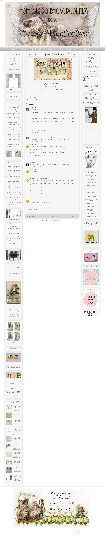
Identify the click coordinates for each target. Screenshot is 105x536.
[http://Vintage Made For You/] (91, 244)
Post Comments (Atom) (56, 220)
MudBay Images (91, 203)
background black (12, 122)
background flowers (12, 127)
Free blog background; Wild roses (16, 422)
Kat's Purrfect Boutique (37, 178)
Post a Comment (32, 209)
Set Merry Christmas (14, 231)
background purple (12, 139)
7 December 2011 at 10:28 (37, 159)
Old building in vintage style (14, 270)
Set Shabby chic (13, 243)
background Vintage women (13, 113)
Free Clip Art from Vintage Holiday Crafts (91, 192)
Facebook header (12, 383)
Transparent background (13, 69)
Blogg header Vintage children (14, 163)
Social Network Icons (12, 367)
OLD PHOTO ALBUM (91, 216)
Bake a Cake (13, 265)
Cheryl (31, 107)
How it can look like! (85, 49)
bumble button (91, 185)
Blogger (80, 533)
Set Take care (14, 276)
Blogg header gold (12, 185)
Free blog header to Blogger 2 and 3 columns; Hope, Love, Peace (16, 431)
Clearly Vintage (91, 196)
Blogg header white (12, 202)
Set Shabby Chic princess (13, 241)
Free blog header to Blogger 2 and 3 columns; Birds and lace (17, 455)
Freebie (12, 348)
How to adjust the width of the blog (14, 64)
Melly (31, 162)
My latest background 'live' (68, 49)
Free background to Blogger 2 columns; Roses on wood (17, 470)
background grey (12, 134)
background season (12, 141)
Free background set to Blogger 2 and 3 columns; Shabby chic (17, 408)
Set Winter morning (13, 245)
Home (8, 49)
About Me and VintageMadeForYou (21, 49)
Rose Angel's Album (91, 188)
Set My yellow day (13, 236)
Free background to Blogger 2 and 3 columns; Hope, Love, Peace (16, 479)
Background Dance (14, 96)
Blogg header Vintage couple (14, 167)
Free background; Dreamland (16, 461)
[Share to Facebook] (34, 97)
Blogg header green (12, 187)
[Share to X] (33, 97)
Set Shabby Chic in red (13, 238)
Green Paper (91, 206)
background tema (12, 144)
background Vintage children (13, 106)
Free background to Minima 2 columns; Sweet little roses (17, 447)
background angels (12, 117)
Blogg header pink (12, 192)
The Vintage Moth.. (91, 179)
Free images (11, 314)
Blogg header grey (12, 190)
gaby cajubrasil (91, 213)
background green (12, 132)
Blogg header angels (12, 174)
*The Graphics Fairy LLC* (91, 176)
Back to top (12, 309)
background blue (12, 124)
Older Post (74, 216)
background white (12, 146)
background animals (12, 119)
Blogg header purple (12, 194)
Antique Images (91, 182)
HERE (15, 391)
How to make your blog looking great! (45, 49)
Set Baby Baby (14, 226)
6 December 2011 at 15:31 (37, 132)
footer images (12, 316)
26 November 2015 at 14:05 (37, 206)
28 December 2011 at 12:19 (37, 175)
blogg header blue (12, 204)
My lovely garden (14, 267)
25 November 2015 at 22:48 (37, 196)
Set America (13, 223)
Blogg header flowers (14, 181)
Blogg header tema (12, 199)
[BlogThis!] (31, 97)
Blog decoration (12, 311)
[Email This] (30, 97)
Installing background (13, 67)
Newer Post (30, 216)
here (63, 85)
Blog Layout (13, 58)
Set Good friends (14, 273)
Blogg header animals (12, 176)
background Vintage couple (13, 110)
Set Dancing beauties (14, 228)
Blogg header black (12, 179)
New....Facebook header (17, 413)
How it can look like (14, 61)
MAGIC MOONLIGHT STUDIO (91, 210)
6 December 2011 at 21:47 (37, 141)
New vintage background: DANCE (16, 438)
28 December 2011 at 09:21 (37, 166)
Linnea (31, 144)
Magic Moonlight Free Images (91, 200)
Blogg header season (36, 99)
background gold (12, 129)
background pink (12, 136)
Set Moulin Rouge (14, 233)
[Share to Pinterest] (36, 97)
